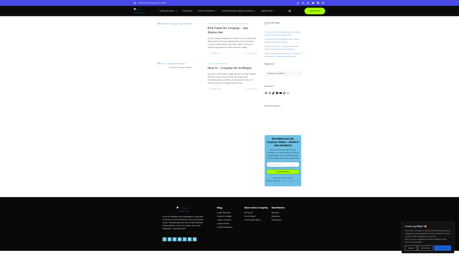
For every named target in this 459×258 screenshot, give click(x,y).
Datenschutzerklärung (290, 181)
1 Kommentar (214, 53)
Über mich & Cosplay (256, 207)
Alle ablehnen (425, 248)
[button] (289, 11)
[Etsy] (185, 239)
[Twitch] (284, 94)
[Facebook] (277, 94)
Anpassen (411, 248)
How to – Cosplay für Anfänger (230, 68)
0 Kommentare (215, 89)
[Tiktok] (175, 239)
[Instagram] (266, 94)
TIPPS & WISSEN (206, 11)
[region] (428, 237)
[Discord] (190, 239)
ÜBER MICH (267, 11)
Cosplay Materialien (238, 24)
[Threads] (269, 94)
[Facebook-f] (165, 239)
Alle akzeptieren (442, 248)
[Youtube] (180, 239)
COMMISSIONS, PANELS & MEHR (237, 11)
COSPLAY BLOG (167, 11)
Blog (219, 207)
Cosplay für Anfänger (218, 24)
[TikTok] (273, 94)
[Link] (288, 94)
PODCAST (187, 11)
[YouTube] (280, 94)
